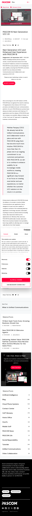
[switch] (28, 264)
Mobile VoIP (16, 427)
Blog (16, 399)
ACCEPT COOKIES (9, 83)
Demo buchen (16, 491)
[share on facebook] (13, 45)
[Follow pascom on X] (12, 508)
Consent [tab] (5, 234)
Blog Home (6, 7)
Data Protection (14, 511)
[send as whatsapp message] (18, 45)
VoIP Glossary (16, 413)
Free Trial (5, 491)
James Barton (8, 41)
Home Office (16, 418)
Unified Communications (16, 449)
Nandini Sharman (16, 325)
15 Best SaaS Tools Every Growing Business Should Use (16, 322)
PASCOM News (8, 39)
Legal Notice (5, 511)
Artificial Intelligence (16, 395)
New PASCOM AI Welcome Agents (13, 331)
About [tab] (26, 234)
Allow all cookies (16, 280)
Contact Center (16, 409)
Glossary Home (16, 7)
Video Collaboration (16, 453)
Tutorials (16, 444)
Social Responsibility (16, 440)
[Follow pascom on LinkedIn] (15, 508)
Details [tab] (16, 234)
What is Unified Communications (15, 307)
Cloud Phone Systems (16, 404)
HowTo (16, 422)
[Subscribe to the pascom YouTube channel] (3, 508)
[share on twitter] (15, 45)
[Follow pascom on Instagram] (9, 508)
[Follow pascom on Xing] (18, 508)
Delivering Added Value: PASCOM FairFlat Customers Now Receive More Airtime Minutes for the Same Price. (15, 343)
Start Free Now (16, 367)
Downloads (6, 495)
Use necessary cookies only (16, 284)
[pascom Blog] (6, 2)
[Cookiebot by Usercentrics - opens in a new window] (23, 230)
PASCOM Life (16, 436)
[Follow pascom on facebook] (6, 508)
